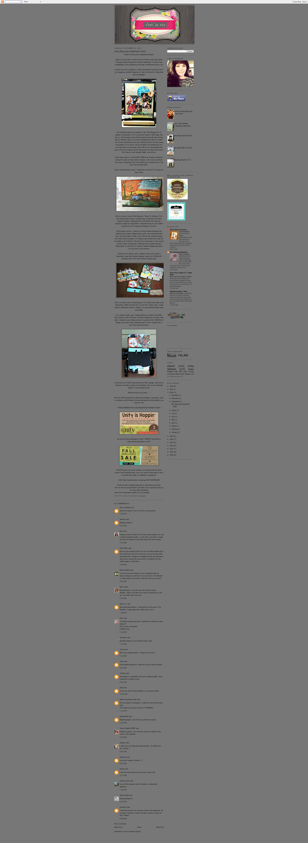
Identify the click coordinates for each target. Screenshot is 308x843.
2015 (172, 436)
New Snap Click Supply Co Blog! (181, 276)
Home (139, 827)
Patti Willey (124, 548)
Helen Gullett (124, 795)
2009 (172, 455)
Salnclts (122, 519)
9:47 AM (123, 763)
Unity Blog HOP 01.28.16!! (182, 148)
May (173, 420)
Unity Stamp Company (178, 230)
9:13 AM (123, 656)
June (174, 417)
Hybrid (171, 366)
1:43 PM (123, 723)
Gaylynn (122, 743)
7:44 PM (123, 514)
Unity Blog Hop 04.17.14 (181, 160)
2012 (172, 446)
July (173, 413)
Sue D (122, 649)
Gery (121, 618)
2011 (172, 449)
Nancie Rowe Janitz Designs (180, 374)
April (173, 423)
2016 (172, 392)
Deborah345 (124, 716)
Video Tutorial (188, 372)
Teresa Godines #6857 (127, 728)
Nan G (122, 587)
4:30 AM (123, 565)
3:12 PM (123, 775)
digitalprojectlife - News (178, 291)
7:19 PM (123, 790)
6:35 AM (123, 598)
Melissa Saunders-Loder (128, 699)
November (175, 398)
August (174, 410)
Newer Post (118, 827)
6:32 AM (123, 581)
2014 (172, 439)
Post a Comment (120, 824)
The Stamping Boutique (178, 252)
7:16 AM (123, 644)
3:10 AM (123, 543)
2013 (172, 442)
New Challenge (184, 254)
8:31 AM (123, 752)
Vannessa (123, 637)
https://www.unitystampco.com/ (138, 441)
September (176, 401)
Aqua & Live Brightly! (177, 293)
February (175, 429)
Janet (122, 661)
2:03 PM (123, 737)
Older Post (160, 827)
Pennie (122, 769)
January (175, 432)
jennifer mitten (125, 781)
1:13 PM (123, 711)
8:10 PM (123, 526)
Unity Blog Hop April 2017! (182, 136)
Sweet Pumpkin (184, 231)
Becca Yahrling (125, 507)
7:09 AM (123, 613)
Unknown (123, 757)
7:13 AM (123, 632)
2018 (172, 386)
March (174, 426)
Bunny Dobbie (124, 570)
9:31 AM (123, 682)
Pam (121, 531)
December (175, 395)
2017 (172, 389)
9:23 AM (123, 668)
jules (121, 688)
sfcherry (122, 673)
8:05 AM (123, 819)
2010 (172, 452)
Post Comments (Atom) (132, 831)
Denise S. (123, 604)
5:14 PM (123, 802)
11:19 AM (123, 694)
